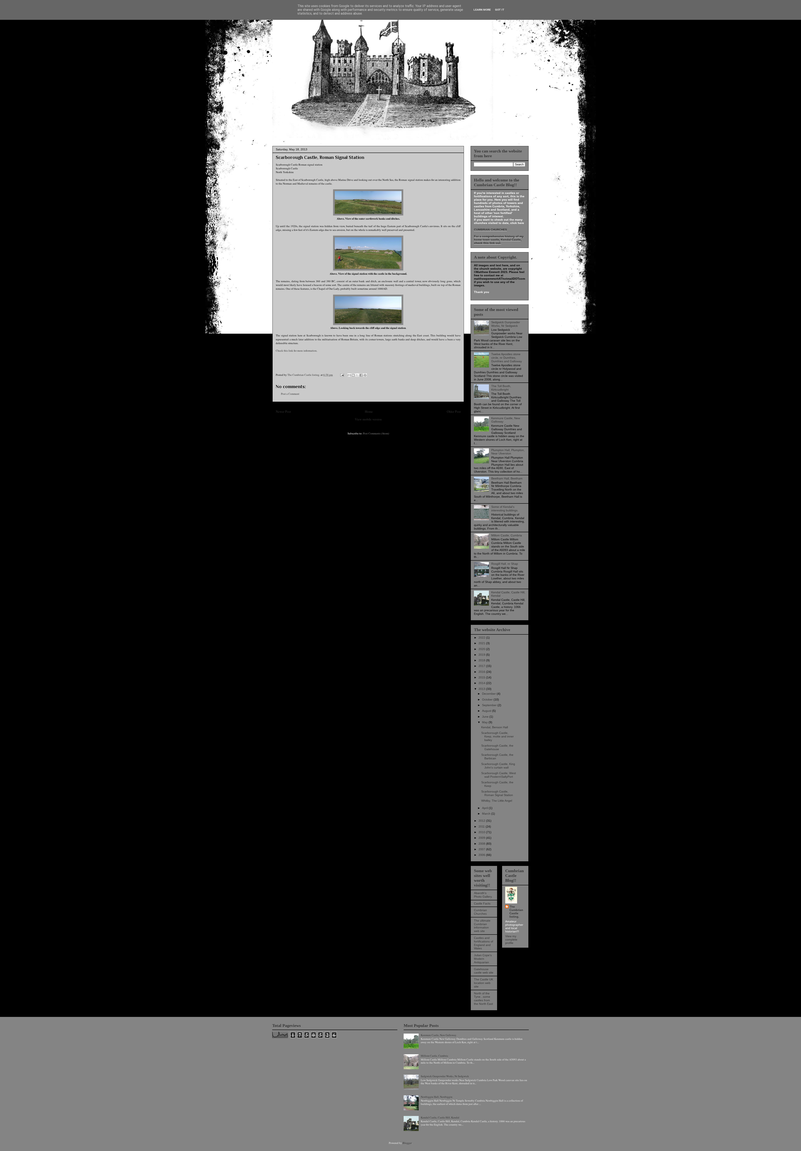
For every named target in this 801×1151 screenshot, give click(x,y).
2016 (482, 671)
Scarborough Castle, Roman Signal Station (497, 793)
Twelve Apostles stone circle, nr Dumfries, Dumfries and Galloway (506, 357)
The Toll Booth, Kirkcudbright (501, 387)
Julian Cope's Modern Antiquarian (483, 959)
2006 (482, 855)
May (485, 722)
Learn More (482, 9)
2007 (482, 849)
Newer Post (283, 411)
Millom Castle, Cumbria (506, 535)
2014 (482, 683)
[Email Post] (342, 375)
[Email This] (349, 375)
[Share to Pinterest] (365, 375)
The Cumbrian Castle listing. (516, 911)
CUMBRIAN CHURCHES (490, 229)
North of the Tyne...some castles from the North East (483, 998)
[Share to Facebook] (361, 375)
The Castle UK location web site (483, 983)
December (489, 693)
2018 (482, 660)
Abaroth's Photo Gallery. (483, 894)
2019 (482, 654)
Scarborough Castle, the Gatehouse (497, 747)
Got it (499, 9)
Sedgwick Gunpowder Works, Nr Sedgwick (505, 324)
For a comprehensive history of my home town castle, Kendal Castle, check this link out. (499, 240)
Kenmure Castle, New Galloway (438, 1035)
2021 (482, 643)
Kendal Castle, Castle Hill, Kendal (440, 1117)
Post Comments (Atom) (376, 433)
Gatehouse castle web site (483, 970)
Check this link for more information (296, 350)
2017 (482, 666)
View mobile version (368, 419)
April (485, 808)
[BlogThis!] (353, 375)
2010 (482, 832)
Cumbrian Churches (480, 911)
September (489, 705)
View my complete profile (511, 940)
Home (369, 411)
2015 (482, 677)
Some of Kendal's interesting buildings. (504, 508)
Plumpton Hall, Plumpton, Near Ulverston (508, 451)
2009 (482, 837)
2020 (482, 649)
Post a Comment (290, 394)
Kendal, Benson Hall (494, 727)
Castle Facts (482, 903)
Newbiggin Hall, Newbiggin (436, 1097)
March (486, 813)
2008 (482, 843)
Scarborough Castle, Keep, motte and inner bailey (497, 736)
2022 (482, 637)
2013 (482, 689)
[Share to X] (357, 375)
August (487, 710)
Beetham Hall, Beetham (507, 478)
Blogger (407, 1143)
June (485, 716)
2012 (482, 820)
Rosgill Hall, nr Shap (504, 563)
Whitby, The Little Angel (496, 800)
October (488, 699)
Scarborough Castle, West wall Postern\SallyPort (498, 774)
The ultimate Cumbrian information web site (482, 926)
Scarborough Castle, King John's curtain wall (498, 765)
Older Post (454, 411)
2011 (482, 826)
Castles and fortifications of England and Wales (483, 943)
